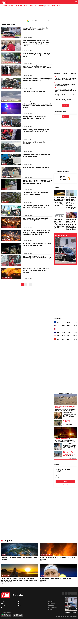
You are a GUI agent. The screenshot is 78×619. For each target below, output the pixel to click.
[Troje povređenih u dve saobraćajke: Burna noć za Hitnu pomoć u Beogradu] (65, 250)
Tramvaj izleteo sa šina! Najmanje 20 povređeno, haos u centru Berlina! (34, 117)
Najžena (47, 6)
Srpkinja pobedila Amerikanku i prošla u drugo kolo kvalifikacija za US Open (65, 95)
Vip (35, 6)
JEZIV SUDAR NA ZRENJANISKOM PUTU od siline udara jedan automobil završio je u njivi (36, 257)
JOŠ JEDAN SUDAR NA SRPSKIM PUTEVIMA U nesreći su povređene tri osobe (37, 244)
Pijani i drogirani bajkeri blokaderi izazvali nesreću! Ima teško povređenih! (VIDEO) (36, 130)
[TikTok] (69, 593)
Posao (50, 609)
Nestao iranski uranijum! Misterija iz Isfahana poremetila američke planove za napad (65, 90)
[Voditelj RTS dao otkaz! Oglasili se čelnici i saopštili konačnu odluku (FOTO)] (59, 215)
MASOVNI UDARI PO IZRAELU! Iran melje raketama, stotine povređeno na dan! (35, 219)
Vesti (17, 6)
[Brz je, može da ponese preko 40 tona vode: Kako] (59, 193)
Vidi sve (65, 105)
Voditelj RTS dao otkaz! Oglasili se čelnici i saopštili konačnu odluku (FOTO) (59, 224)
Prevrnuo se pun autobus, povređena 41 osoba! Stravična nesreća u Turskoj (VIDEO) (36, 66)
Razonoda (41, 6)
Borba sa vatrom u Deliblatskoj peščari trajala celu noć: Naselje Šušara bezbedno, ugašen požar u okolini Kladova (71, 203)
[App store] (18, 615)
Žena (19, 606)
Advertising (51, 603)
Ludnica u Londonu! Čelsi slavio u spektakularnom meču (63, 100)
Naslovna (11, 6)
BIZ (21, 6)
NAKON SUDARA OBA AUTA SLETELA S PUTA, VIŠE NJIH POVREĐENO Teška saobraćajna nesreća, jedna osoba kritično (37, 181)
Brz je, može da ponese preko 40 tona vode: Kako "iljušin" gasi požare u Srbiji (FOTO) (59, 201)
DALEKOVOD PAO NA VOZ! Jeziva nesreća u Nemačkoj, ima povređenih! (36, 193)
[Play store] (6, 615)
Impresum (51, 605)
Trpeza (53, 6)
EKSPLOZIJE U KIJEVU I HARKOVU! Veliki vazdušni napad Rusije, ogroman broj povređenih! (35, 270)
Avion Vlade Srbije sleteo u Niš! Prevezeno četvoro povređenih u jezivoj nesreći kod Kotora (36, 55)
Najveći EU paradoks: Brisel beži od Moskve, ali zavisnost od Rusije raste (65, 79)
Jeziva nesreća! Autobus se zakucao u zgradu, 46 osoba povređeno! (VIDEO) (37, 79)
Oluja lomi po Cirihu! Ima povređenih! (34, 91)
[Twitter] (75, 593)
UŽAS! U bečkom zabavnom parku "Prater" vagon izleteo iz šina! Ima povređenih (36, 206)
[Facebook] (63, 593)
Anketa (56, 465)
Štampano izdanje (61, 235)
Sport (31, 6)
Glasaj (65, 481)
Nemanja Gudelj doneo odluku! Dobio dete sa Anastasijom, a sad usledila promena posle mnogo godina (71, 224)
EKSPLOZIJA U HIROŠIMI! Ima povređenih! (35, 167)
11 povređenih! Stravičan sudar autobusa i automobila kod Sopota (36, 155)
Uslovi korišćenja (53, 607)
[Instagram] (66, 593)
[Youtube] (72, 593)
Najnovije (4, 6)
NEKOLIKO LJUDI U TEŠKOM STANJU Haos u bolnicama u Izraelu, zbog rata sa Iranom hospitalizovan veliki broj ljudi (36, 232)
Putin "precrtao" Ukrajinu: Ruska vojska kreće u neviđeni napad (65, 85)
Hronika (25, 6)
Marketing (51, 601)
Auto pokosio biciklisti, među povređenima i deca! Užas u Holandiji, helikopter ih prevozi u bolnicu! (37, 105)
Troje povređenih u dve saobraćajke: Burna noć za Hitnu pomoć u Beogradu (36, 28)
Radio (58, 6)
